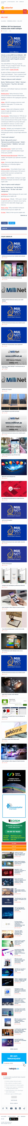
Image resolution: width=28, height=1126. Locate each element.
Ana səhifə (3, 21)
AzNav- (3, 102)
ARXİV (17, 1)
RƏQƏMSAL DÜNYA (11, 21)
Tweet (12, 223)
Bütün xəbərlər (14, 1049)
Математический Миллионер (9, 155)
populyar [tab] (14, 846)
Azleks (2, 162)
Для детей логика (6, 148)
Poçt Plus (3, 128)
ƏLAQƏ (2, 2)
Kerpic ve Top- (4, 207)
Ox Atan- (3, 212)
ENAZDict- (3, 178)
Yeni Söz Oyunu (5, 199)
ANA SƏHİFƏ (3, 1)
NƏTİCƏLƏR (14, 1100)
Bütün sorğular (14, 1103)
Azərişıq (3, 109)
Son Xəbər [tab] (14, 843)
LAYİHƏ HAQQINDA (11, 1)
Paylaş (4, 223)
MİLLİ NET (19, 21)
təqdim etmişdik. (14, 69)
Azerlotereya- (4, 194)
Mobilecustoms (5, 93)
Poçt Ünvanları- (5, 116)
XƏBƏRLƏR (21, 1)
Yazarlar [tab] (14, 849)
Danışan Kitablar (5, 169)
